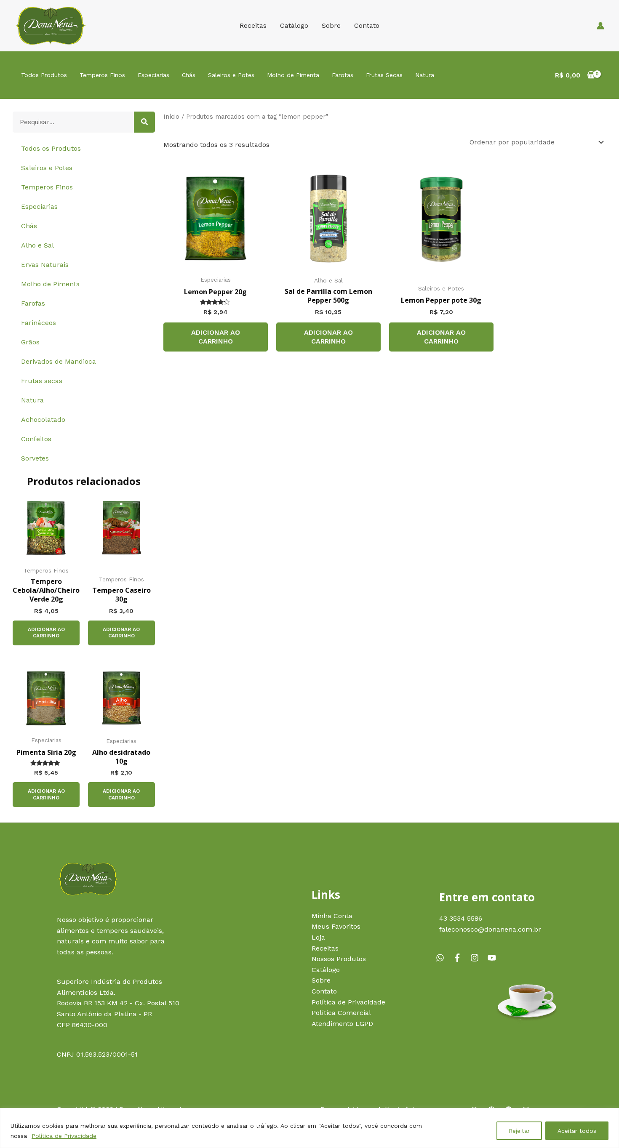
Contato (366, 25)
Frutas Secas (384, 75)
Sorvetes (35, 458)
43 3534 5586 (460, 918)
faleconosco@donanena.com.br (490, 929)
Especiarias (153, 75)
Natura (424, 75)
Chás (188, 75)
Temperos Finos (102, 75)
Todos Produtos (44, 75)
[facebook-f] (460, 958)
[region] (309, 1128)
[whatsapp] (443, 958)
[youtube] (493, 958)
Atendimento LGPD (342, 1024)
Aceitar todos (577, 1130)
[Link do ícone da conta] (600, 25)
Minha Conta (332, 916)
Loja (318, 937)
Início (171, 116)
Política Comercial (341, 1013)
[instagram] (478, 958)
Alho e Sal (37, 245)
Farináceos (38, 323)
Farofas (342, 75)
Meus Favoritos (336, 926)
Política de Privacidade (64, 1135)
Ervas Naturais (45, 265)
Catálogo (294, 25)
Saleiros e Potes (231, 75)
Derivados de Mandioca (58, 361)
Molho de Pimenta (293, 75)
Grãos (30, 342)
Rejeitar (519, 1130)
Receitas (253, 25)
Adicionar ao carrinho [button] (46, 632)
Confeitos (36, 439)
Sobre (331, 25)
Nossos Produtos (339, 959)
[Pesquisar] (144, 122)
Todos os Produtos (51, 148)
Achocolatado (43, 420)
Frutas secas (41, 381)
